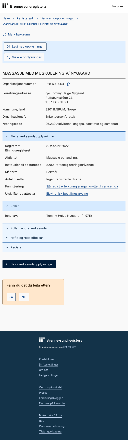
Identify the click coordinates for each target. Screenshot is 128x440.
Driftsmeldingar (48, 364)
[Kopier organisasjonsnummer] (69, 84)
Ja (11, 297)
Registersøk (25, 18)
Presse (43, 392)
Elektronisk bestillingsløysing (67, 193)
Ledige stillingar (48, 375)
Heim (6, 18)
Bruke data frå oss (50, 415)
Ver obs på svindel (50, 387)
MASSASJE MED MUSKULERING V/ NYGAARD (35, 24)
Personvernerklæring (51, 426)
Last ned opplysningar (28, 46)
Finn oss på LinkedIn (52, 403)
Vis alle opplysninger (27, 57)
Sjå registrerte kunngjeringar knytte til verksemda (82, 186)
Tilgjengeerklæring (50, 431)
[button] (118, 6)
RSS (41, 420)
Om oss (43, 370)
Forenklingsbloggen (51, 398)
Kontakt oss (46, 359)
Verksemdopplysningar (57, 18)
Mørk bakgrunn (19, 34)
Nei (24, 297)
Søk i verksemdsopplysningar (32, 264)
